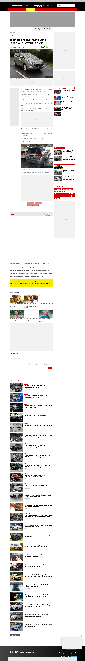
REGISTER (45, 5)
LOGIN (50, 5)
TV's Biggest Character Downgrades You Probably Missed (45, 320)
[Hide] (81, 636)
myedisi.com (13, 285)
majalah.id (20, 285)
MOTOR (15, 9)
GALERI (24, 9)
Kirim (50, 367)
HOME (10, 9)
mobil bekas (33, 261)
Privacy (58, 652)
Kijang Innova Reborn (40, 89)
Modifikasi (27, 513)
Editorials (63, 652)
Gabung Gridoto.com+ (44, 29)
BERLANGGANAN (30, 9)
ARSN (11, 47)
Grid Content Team (28, 209)
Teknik (26, 582)
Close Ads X (74, 656)
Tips (25, 403)
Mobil (26, 383)
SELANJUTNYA (15, 635)
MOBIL (19, 9)
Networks (70, 648)
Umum (26, 423)
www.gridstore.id (37, 281)
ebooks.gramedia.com (45, 283)
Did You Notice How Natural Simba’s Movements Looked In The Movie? (16, 305)
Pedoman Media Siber (69, 654)
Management (71, 652)
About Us (52, 652)
